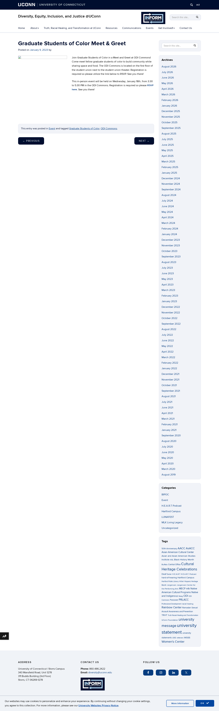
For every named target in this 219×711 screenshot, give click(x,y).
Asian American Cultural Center (178, 552)
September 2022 (171, 323)
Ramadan (186, 607)
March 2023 (168, 290)
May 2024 (167, 212)
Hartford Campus (171, 511)
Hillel (181, 581)
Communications (131, 28)
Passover (174, 600)
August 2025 (169, 133)
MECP (182, 588)
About (33, 28)
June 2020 (168, 452)
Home (21, 28)
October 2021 (169, 385)
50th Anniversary (169, 548)
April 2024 (167, 217)
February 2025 (170, 167)
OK (203, 703)
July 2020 (167, 446)
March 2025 (168, 161)
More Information (180, 703)
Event (52, 128)
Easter (169, 574)
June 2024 (168, 206)
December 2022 (171, 307)
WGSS (187, 637)
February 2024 (170, 228)
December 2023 (171, 239)
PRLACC (184, 599)
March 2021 (168, 418)
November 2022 (171, 312)
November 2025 (171, 116)
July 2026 (167, 72)
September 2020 (171, 435)
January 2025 (169, 172)
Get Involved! (165, 28)
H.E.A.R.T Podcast (171, 505)
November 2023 (171, 245)
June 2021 (167, 407)
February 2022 (170, 362)
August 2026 (169, 66)
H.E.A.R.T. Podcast (188, 574)
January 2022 (169, 368)
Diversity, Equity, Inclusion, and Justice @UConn (59, 16)
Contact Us (186, 28)
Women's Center (173, 642)
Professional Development (171, 604)
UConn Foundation (170, 620)
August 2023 (169, 262)
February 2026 (170, 100)
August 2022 (169, 329)
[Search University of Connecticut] (191, 4)
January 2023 (169, 301)
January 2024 (169, 234)
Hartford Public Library (170, 581)
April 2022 (167, 351)
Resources (111, 28)
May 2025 (167, 150)
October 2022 (169, 318)
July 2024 (167, 200)
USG (174, 638)
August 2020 (169, 441)
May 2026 (167, 83)
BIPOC (165, 494)
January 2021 (169, 430)
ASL (171, 560)
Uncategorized (170, 528)
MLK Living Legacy (172, 522)
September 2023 (171, 256)
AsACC (190, 548)
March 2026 (168, 94)
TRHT (164, 615)
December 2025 (171, 111)
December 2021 (170, 374)
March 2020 (168, 469)
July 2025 (167, 139)
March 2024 (168, 223)
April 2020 (168, 463)
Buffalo (165, 564)
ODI (185, 596)
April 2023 (167, 284)
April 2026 (167, 88)
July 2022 (167, 334)
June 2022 (168, 340)
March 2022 (168, 357)
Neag (181, 596)
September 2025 (171, 128)
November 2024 (171, 183)
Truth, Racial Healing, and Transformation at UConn (72, 28)
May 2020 (167, 458)
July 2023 (167, 267)
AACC (181, 548)
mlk (188, 588)
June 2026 (168, 77)
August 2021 (169, 396)
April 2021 (167, 413)
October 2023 (169, 251)
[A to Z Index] (198, 4)
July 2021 (167, 402)
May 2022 (167, 346)
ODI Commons (109, 128)
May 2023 (167, 279)
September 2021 (171, 390)
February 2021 (169, 424)
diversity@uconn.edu (100, 672)
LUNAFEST (168, 517)
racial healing (187, 604)
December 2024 (171, 178)
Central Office (174, 564)
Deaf (164, 574)
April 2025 (167, 156)
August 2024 (169, 195)
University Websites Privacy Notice (98, 705)
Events (149, 28)
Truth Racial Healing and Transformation (183, 615)
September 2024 (171, 189)
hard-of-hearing (169, 577)
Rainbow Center (172, 607)
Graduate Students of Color (84, 128)
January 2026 (169, 105)
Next (144, 140)
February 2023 (170, 295)
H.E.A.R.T (176, 574)
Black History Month (184, 559)
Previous (31, 140)
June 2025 (168, 145)
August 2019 (169, 474)
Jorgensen (171, 585)
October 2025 (169, 122)
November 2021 (170, 379)
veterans (180, 638)
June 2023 (168, 273)
